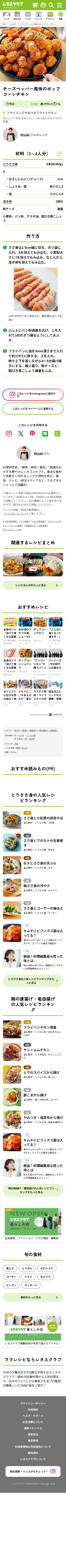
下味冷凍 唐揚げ (11, 521)
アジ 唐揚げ (25, 521)
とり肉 (21, 735)
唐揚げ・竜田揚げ (29, 730)
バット (13, 330)
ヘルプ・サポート (33, 1416)
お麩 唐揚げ (43, 525)
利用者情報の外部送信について (33, 1446)
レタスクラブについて (33, 1459)
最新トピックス (33, 1428)
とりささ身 (10, 164)
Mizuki (25, 134)
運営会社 (33, 1434)
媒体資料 (33, 1453)
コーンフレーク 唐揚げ (13, 525)
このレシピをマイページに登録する (33, 408)
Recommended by (39, 714)
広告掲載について (33, 1422)
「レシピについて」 (14, 513)
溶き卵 (7, 201)
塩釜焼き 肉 (31, 525)
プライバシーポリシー (33, 1403)
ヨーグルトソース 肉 (12, 529)
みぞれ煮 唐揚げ (39, 521)
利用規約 (33, 1409)
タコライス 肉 (54, 521)
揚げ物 (17, 730)
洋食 (16, 743)
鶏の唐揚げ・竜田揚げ (48, 730)
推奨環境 (33, 1440)
